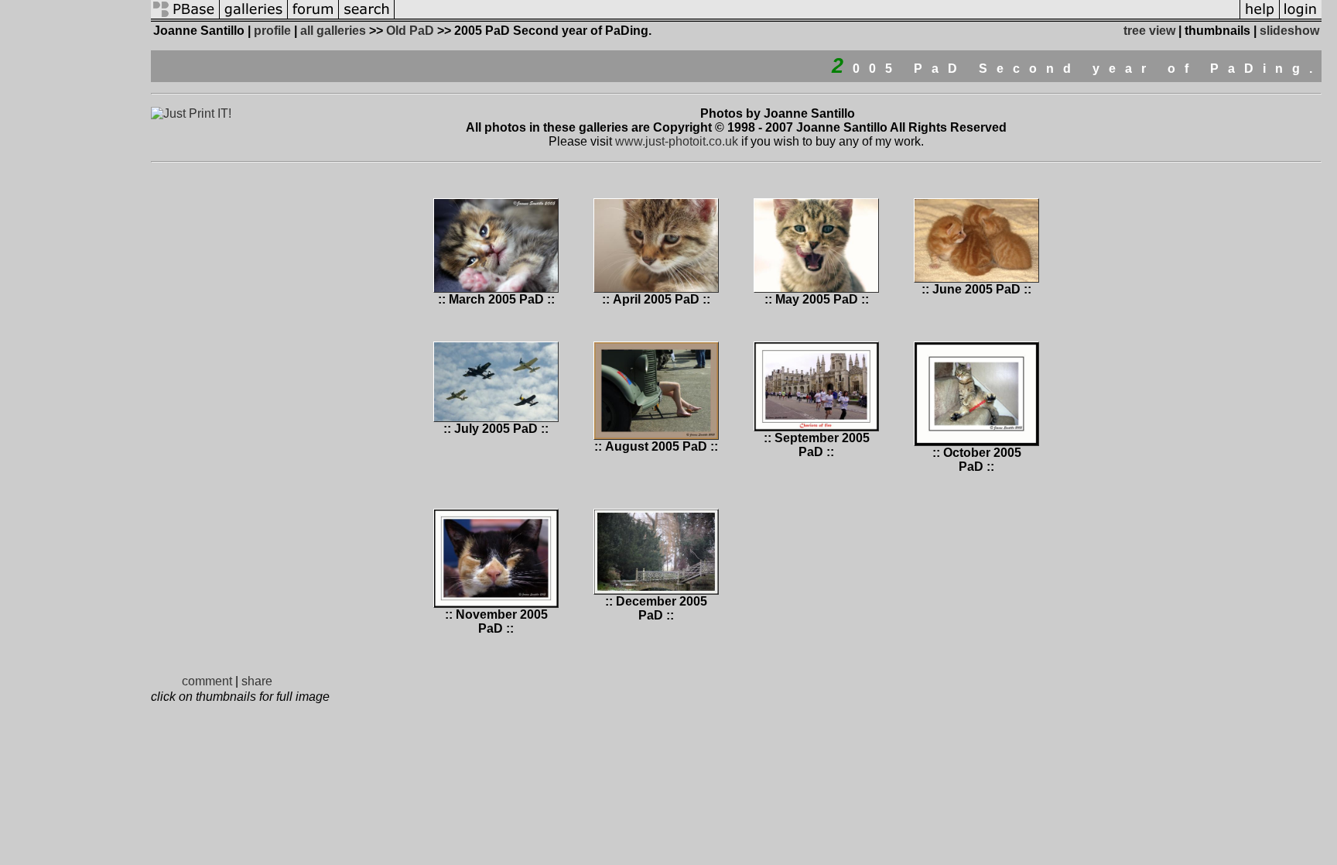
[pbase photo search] (367, 17)
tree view (1149, 30)
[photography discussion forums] (313, 17)
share (256, 681)
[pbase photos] (185, 17)
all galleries (333, 30)
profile (272, 30)
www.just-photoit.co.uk (676, 141)
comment (207, 681)
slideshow (1289, 30)
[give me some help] (1260, 17)
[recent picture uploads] (254, 17)
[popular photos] (817, 17)
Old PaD (410, 30)
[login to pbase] (1301, 17)
